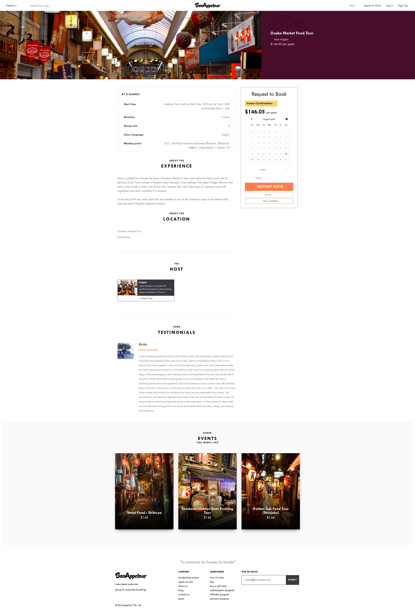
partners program (219, 599)
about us (183, 586)
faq (212, 582)
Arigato (143, 282)
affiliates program (219, 594)
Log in (389, 5)
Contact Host (124, 237)
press (181, 599)
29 (286, 153)
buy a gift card (218, 586)
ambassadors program (222, 590)
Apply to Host (372, 5)
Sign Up (403, 5)
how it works (217, 578)
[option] (130, 45)
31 (258, 159)
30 (252, 159)
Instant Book (269, 186)
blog (180, 590)
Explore (11, 5)
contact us (183, 594)
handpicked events (188, 578)
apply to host (185, 582)
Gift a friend (270, 201)
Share (268, 195)
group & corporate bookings (130, 590)
